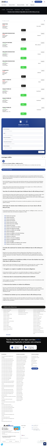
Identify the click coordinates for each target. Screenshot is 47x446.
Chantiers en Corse (36, 315)
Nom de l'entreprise (6, 129)
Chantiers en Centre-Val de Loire (38, 314)
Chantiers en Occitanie (36, 329)
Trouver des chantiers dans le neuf (6, 421)
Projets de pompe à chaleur (20, 374)
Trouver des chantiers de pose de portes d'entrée (7, 387)
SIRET (4, 133)
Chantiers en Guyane (36, 319)
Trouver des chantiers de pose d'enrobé (7, 392)
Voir (23, 30)
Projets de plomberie (19, 385)
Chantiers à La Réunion (36, 322)
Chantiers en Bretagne (36, 312)
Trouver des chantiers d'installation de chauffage (7, 357)
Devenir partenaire (34, 360)
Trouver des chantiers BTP (5, 379)
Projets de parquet (19, 392)
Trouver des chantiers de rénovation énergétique (6, 400)
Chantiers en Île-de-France (37, 321)
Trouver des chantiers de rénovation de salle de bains (8, 402)
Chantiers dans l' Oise (21, 311)
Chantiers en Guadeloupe (37, 318)
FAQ (32, 364)
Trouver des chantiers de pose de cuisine (7, 360)
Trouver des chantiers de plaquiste (6, 368)
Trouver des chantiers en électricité (6, 370)
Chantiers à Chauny (6, 316)
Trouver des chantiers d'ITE (5, 417)
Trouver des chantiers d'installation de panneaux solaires (7, 394)
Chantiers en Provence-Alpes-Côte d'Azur (38, 333)
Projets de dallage (19, 396)
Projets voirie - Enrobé (19, 382)
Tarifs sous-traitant (34, 365)
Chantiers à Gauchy (6, 322)
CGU (23, 427)
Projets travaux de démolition (20, 363)
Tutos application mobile (35, 357)
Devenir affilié (34, 368)
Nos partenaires (33, 361)
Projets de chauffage (19, 397)
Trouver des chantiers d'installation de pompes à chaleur (8, 397)
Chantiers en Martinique (36, 323)
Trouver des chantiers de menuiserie (6, 363)
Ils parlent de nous (34, 363)
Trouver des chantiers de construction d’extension (7, 412)
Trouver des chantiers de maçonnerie (7, 361)
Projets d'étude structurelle (20, 368)
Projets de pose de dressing (20, 371)
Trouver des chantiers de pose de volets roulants (7, 383)
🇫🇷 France (23, 435)
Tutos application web (34, 356)
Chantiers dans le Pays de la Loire (38, 330)
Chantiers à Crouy (6, 332)
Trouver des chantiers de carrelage (6, 375)
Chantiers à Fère (5, 330)
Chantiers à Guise (6, 323)
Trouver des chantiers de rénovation (6, 365)
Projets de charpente (19, 399)
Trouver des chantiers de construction (7, 410)
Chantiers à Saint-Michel (7, 326)
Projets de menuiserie (19, 379)
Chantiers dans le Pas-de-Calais (23, 312)
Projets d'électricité (19, 381)
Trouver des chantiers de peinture (6, 367)
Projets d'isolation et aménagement (21, 356)
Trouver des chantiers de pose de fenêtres (7, 381)
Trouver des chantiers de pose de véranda (7, 407)
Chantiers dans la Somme (22, 314)
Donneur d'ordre (12, 4)
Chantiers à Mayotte (36, 325)
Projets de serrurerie (19, 389)
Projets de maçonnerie (19, 383)
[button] (43, 157)
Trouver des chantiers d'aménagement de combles (7, 415)
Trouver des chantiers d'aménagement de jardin (7, 419)
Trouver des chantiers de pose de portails (7, 385)
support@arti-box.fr (35, 425)
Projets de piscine (19, 390)
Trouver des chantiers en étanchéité (6, 371)
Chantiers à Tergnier (6, 315)
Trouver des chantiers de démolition (6, 408)
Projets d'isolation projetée (20, 367)
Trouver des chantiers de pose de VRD (7, 389)
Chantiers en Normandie (37, 326)
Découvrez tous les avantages (7, 169)
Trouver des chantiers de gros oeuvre (7, 406)
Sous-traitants (4, 4)
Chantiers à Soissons (6, 311)
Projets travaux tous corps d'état (21, 361)
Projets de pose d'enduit (20, 365)
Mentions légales (23, 425)
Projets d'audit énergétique (20, 375)
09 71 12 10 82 (35, 427)
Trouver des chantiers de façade (6, 378)
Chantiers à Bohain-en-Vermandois (8, 321)
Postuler (23, 48)
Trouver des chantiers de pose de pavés (7, 390)
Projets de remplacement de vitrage (21, 357)
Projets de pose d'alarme (20, 378)
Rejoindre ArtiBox (38, 1)
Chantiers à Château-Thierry (7, 314)
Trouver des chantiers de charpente (6, 372)
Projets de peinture (19, 386)
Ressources (32, 4)
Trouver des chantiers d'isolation (6, 404)
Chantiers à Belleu (6, 325)
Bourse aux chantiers (20, 4)
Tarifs (27, 4)
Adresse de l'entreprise (6, 137)
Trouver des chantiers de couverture (6, 374)
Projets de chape (18, 400)
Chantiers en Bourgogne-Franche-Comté (39, 311)
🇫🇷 (44, 1)
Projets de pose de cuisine (20, 372)
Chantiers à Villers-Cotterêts (7, 318)
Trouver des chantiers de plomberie (6, 364)
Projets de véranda (19, 388)
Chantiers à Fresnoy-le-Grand (7, 329)
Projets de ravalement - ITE (20, 370)
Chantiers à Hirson (6, 319)
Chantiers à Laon (5, 312)
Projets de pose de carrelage (20, 364)
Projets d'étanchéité (19, 393)
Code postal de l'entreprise (7, 141)
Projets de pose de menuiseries (21, 360)
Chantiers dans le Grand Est (37, 316)
